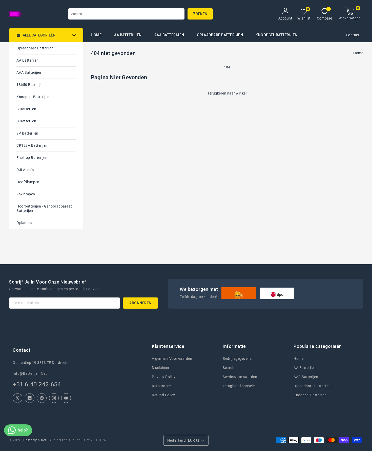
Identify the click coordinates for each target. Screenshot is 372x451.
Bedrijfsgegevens (237, 358)
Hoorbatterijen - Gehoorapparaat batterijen (44, 208)
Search (228, 368)
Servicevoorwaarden (240, 377)
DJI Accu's (25, 170)
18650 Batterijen (30, 85)
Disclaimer (160, 368)
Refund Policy (163, 395)
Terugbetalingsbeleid (240, 386)
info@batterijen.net (30, 373)
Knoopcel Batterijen (33, 97)
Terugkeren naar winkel (227, 93)
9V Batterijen (27, 133)
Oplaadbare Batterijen (220, 35)
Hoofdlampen (27, 182)
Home (358, 53)
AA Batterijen (128, 35)
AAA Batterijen (169, 35)
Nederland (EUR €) (183, 440)
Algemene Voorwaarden (172, 358)
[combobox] (126, 14)
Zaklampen (25, 194)
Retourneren (162, 386)
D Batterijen (26, 121)
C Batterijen (26, 109)
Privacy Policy (163, 377)
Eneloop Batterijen (31, 158)
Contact (353, 35)
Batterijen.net (35, 440)
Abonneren (140, 303)
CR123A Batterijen (32, 145)
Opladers (24, 223)
